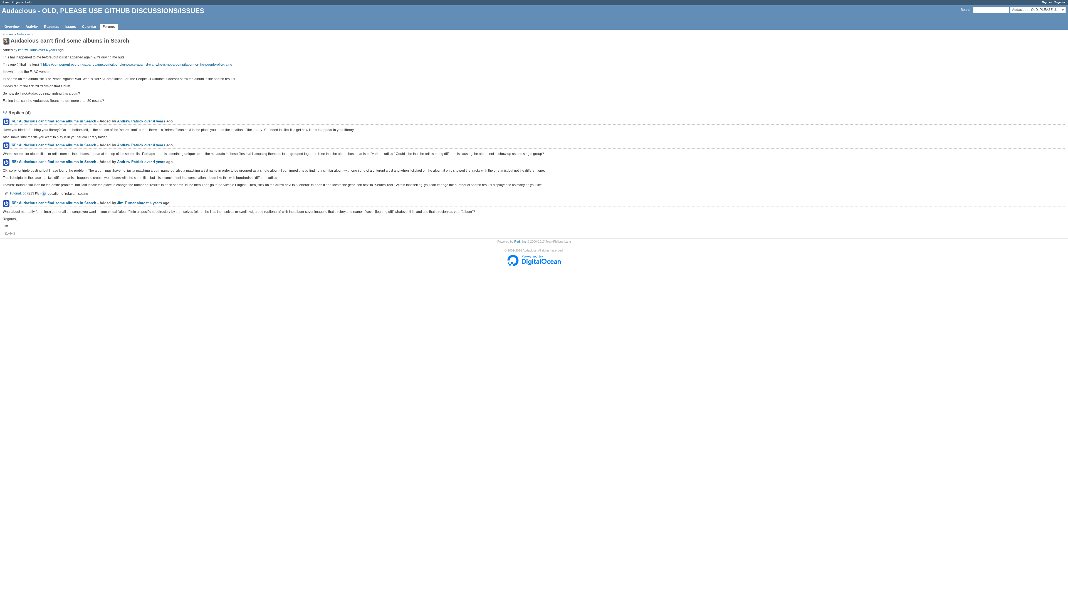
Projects (17, 2)
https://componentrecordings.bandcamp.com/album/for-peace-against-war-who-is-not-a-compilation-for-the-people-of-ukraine (137, 64)
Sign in (1047, 2)
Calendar (89, 27)
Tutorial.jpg (17, 193)
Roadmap (51, 27)
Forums (109, 27)
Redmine (520, 241)
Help (28, 2)
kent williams (28, 50)
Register (1059, 2)
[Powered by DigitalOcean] (534, 265)
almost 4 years (149, 203)
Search (966, 10)
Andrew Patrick (130, 121)
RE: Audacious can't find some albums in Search (54, 121)
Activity (32, 27)
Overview (11, 27)
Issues (70, 27)
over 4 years (47, 50)
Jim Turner (126, 203)
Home (5, 2)
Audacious (23, 34)
